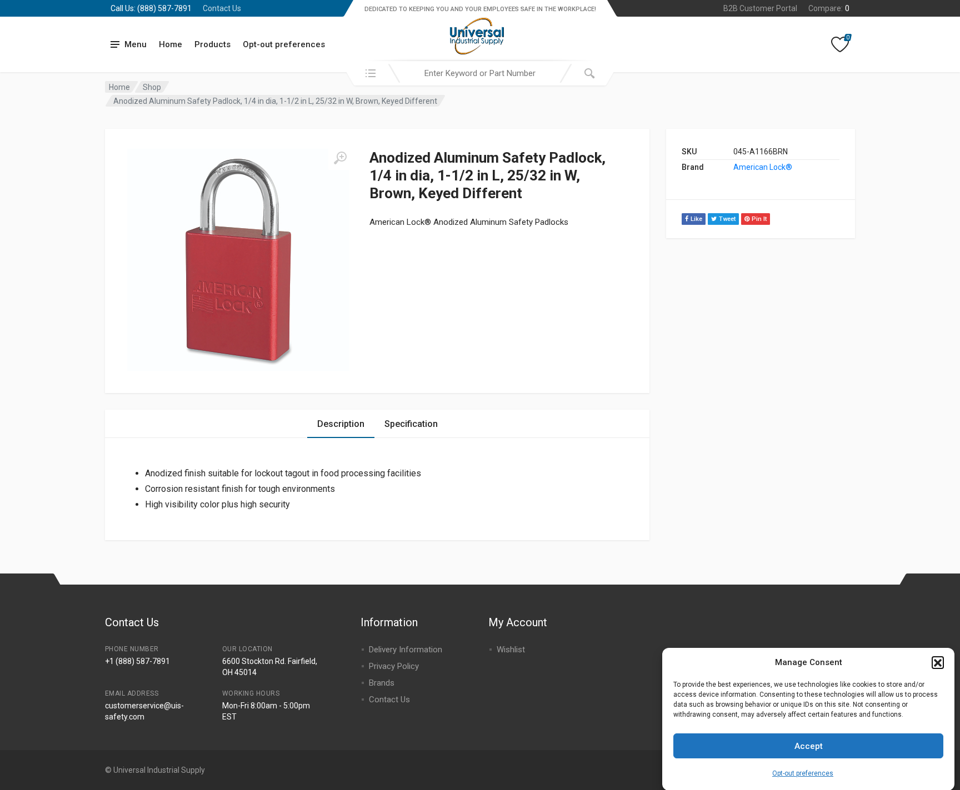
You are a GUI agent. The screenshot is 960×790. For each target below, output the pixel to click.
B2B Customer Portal (760, 8)
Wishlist (511, 650)
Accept (808, 746)
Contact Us (222, 8)
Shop (152, 87)
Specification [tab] (411, 424)
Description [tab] (340, 424)
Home (170, 44)
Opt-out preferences (802, 773)
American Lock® (762, 167)
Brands (381, 683)
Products (212, 44)
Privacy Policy (394, 666)
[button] (937, 662)
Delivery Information (405, 650)
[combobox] (480, 73)
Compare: (828, 8)
